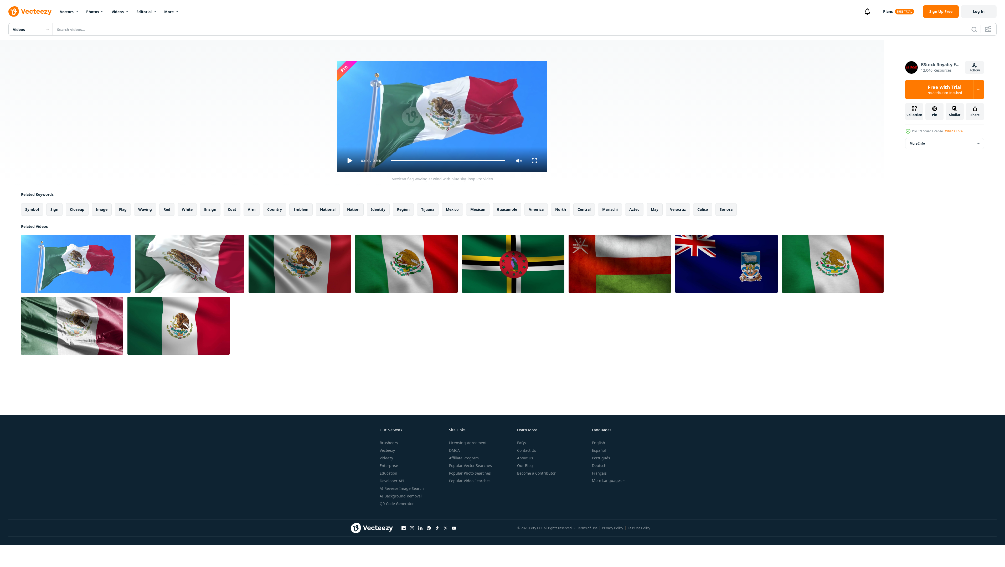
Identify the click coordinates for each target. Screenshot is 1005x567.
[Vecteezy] (29, 11)
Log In (979, 11)
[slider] (448, 160)
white (187, 209)
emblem (300, 209)
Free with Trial (944, 89)
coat (232, 209)
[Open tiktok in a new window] (437, 528)
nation (353, 209)
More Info (917, 143)
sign (54, 209)
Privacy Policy (612, 528)
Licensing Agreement (468, 442)
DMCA (454, 450)
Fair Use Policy (639, 528)
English (598, 442)
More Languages (607, 481)
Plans (888, 11)
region (403, 209)
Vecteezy (387, 450)
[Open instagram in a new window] (412, 528)
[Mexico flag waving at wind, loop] (189, 264)
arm (252, 209)
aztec (634, 209)
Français (599, 473)
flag (123, 209)
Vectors (67, 11)
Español (599, 450)
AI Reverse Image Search (402, 488)
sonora (726, 209)
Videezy (386, 457)
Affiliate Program (464, 457)
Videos (118, 11)
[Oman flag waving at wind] (620, 264)
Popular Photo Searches (470, 473)
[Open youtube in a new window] (454, 528)
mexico (452, 209)
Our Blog (525, 465)
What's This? (954, 131)
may (654, 209)
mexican (477, 209)
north (560, 209)
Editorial (144, 11)
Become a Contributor (536, 473)
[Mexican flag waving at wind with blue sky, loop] (76, 264)
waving (145, 209)
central (584, 209)
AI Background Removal (401, 496)
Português (601, 457)
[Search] (974, 29)
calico (702, 209)
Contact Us (526, 450)
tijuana (427, 209)
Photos (92, 11)
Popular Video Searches (470, 480)
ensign (210, 209)
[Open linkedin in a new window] (420, 528)
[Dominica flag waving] (513, 264)
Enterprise (389, 465)
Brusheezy (389, 442)
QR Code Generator (397, 503)
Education (388, 473)
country (274, 209)
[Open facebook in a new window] (403, 528)
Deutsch (599, 465)
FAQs (521, 442)
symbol (32, 209)
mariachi (610, 209)
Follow (975, 70)
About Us (525, 457)
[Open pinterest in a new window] (429, 528)
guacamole (507, 209)
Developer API (392, 480)
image (101, 209)
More (169, 11)
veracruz (678, 209)
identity (378, 209)
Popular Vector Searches (470, 465)
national (328, 209)
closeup (77, 209)
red (166, 209)
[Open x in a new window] (446, 528)
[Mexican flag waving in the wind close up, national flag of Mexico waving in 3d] (300, 264)
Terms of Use (587, 528)
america (536, 209)
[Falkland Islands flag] (726, 264)
